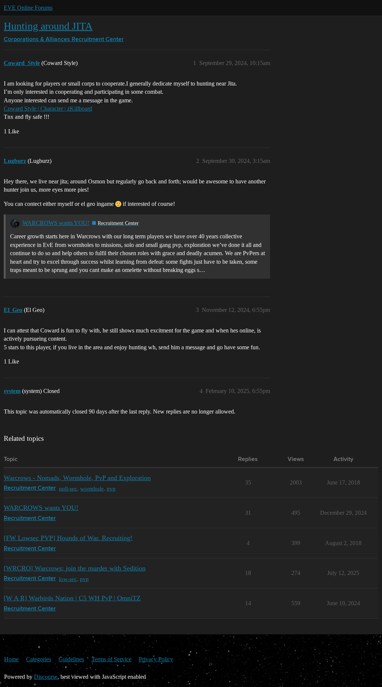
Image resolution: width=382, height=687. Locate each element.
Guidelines (71, 659)
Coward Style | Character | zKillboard (48, 108)
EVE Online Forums (28, 7)
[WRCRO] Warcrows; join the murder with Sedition (74, 568)
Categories (38, 659)
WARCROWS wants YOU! (55, 223)
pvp (111, 488)
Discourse (45, 677)
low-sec (68, 579)
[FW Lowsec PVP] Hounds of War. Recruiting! (68, 538)
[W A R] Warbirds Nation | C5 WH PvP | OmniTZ (72, 598)
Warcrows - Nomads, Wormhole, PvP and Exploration (77, 478)
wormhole (92, 488)
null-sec (68, 488)
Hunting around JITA (48, 26)
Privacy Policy (156, 659)
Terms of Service (111, 659)
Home (11, 659)
